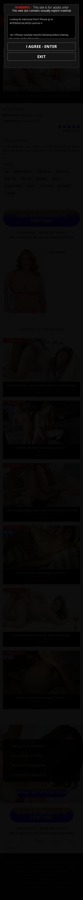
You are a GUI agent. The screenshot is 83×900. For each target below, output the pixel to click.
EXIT (41, 56)
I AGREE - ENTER (41, 46)
